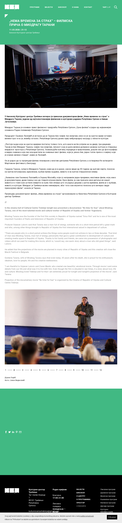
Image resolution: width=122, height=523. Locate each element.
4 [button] (31, 370)
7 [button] (56, 370)
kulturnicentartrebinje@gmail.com (44, 511)
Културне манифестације (106, 510)
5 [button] (39, 370)
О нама (75, 7)
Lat (109, 7)
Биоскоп (62, 7)
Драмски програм (107, 493)
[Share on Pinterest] (16, 432)
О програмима (83, 499)
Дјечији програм (107, 506)
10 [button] (82, 370)
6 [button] (48, 370)
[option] (61, 326)
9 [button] (73, 370)
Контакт (88, 7)
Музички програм (107, 496)
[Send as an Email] (20, 432)
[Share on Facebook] (6, 432)
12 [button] (101, 370)
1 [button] (5, 370)
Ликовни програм (107, 489)
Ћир (105, 7)
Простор (80, 503)
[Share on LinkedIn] (13, 432)
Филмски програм (107, 503)
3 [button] (22, 370)
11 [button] (92, 370)
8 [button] (65, 370)
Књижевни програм (108, 499)
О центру (80, 496)
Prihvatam (112, 517)
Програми (34, 7)
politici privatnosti (87, 516)
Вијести (49, 7)
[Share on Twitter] (9, 432)
